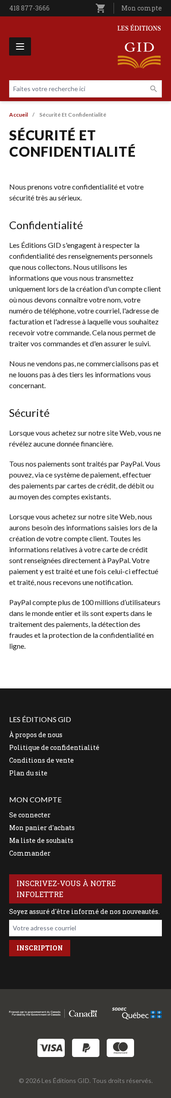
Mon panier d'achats (42, 827)
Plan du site (28, 773)
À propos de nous (35, 734)
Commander (30, 853)
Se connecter (30, 815)
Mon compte (141, 8)
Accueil (18, 114)
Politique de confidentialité (54, 747)
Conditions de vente (41, 760)
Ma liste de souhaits (41, 840)
